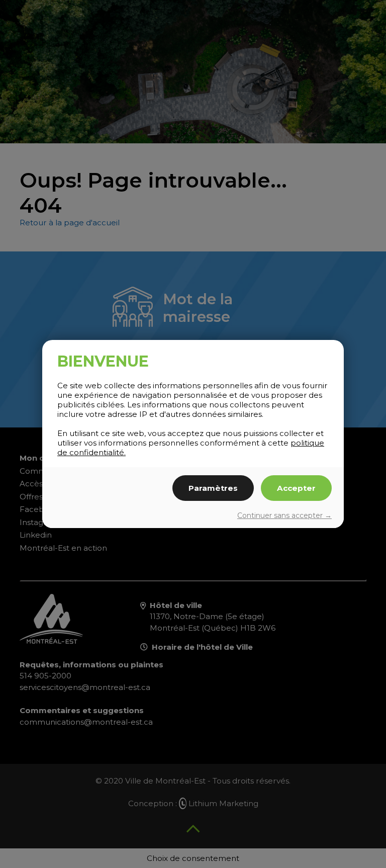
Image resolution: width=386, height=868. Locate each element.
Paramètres (213, 488)
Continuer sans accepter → (284, 515)
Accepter (296, 488)
